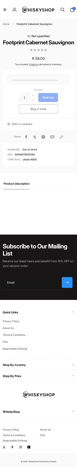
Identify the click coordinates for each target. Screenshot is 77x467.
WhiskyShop (33, 461)
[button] (5, 10)
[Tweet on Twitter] (35, 137)
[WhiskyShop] (38, 402)
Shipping (33, 64)
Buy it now (38, 109)
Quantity (38, 89)
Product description (17, 183)
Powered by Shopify (47, 461)
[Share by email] (52, 137)
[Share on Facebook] (26, 137)
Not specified (38, 36)
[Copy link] (61, 137)
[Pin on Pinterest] (43, 137)
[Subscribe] (67, 282)
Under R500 (30, 159)
